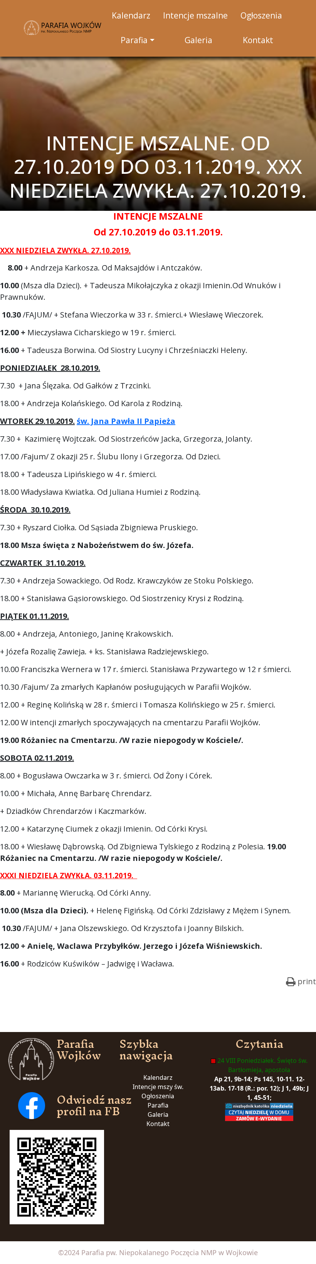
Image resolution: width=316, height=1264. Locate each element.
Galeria (158, 1114)
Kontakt (158, 1123)
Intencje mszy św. (158, 1086)
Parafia (158, 1105)
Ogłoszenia (157, 1096)
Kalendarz (158, 1077)
